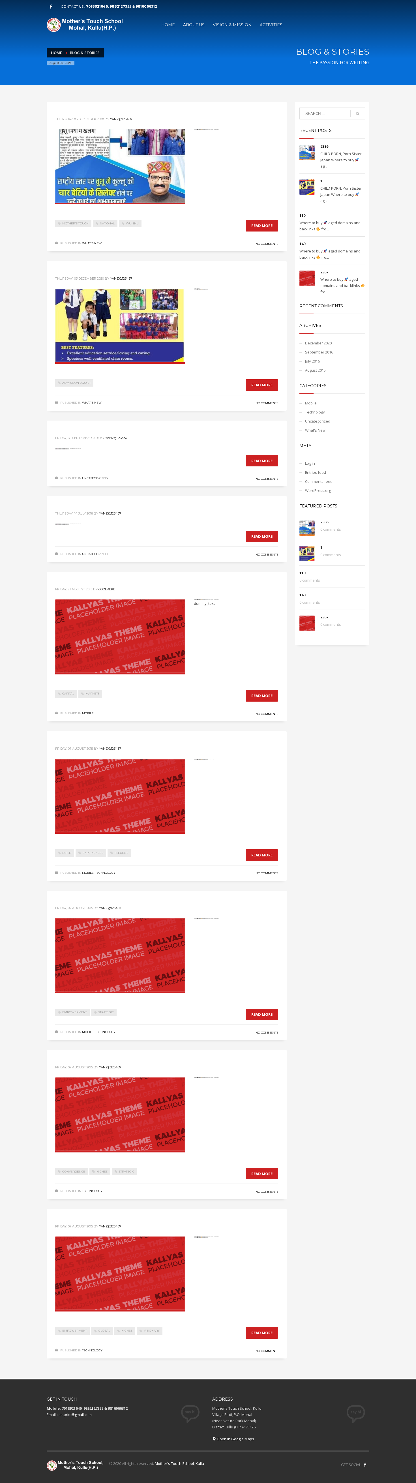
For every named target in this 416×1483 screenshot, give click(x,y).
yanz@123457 (121, 119)
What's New (92, 243)
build (66, 853)
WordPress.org (318, 490)
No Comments (267, 244)
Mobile (88, 713)
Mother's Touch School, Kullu (179, 1463)
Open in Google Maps (235, 1438)
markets (92, 693)
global (104, 1330)
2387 (324, 272)
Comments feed (319, 481)
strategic (106, 1012)
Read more (262, 225)
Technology (105, 873)
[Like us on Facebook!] (365, 1464)
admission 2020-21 (76, 383)
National (107, 223)
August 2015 (315, 370)
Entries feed (315, 472)
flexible (121, 853)
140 (302, 243)
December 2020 (318, 343)
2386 (324, 146)
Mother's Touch (75, 223)
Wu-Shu (132, 223)
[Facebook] (51, 6)
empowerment (74, 1012)
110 (302, 215)
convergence (73, 1171)
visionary (152, 1330)
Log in (310, 463)
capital (68, 693)
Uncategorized (95, 478)
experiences (93, 853)
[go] (357, 114)
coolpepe (106, 589)
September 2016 (319, 352)
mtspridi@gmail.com (74, 1414)
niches (102, 1171)
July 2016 (312, 361)
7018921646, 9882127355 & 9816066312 (121, 6)
